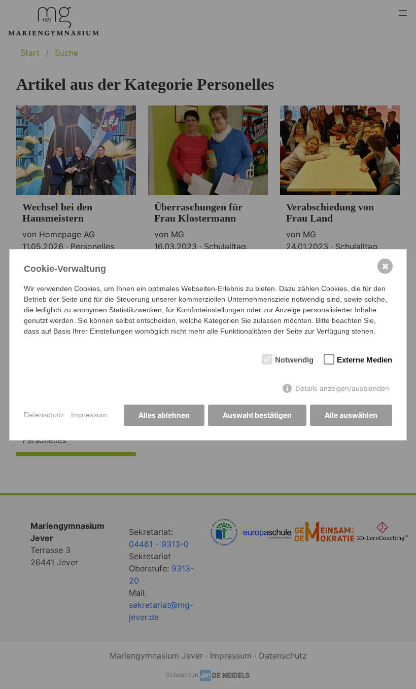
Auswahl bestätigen (257, 415)
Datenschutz (44, 415)
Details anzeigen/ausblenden (342, 388)
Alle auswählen (351, 415)
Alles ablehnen (164, 415)
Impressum (89, 415)
